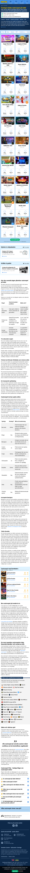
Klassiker (7, 19)
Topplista (3, 19)
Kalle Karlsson (23, 241)
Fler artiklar (26, 263)
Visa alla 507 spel (15, 239)
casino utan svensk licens (7, 290)
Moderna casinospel (15, 19)
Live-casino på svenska (6, 621)
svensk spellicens (7, 732)
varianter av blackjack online (14, 526)
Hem (2, 5)
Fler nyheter (26, 247)
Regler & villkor (12, 856)
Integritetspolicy (4, 856)
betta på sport (16, 409)
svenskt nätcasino (19, 749)
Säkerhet (21, 19)
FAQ (25, 19)
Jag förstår (15, 871)
